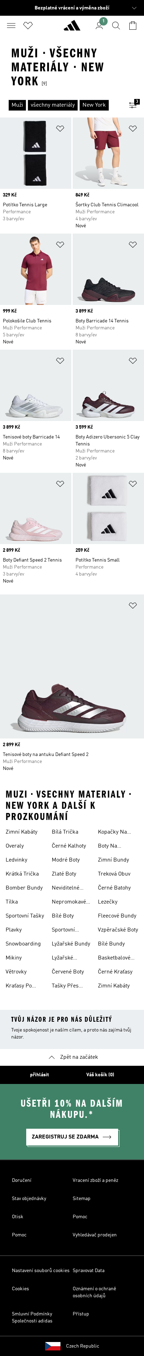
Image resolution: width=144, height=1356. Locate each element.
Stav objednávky (29, 1198)
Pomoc (80, 1216)
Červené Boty (68, 972)
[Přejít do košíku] (132, 25)
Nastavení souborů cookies (41, 1270)
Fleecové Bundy (117, 916)
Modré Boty (66, 860)
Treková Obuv (114, 874)
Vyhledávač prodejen (95, 1235)
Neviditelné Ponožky (65, 888)
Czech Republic (82, 1346)
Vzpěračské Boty (118, 930)
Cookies (20, 1288)
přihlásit (39, 1074)
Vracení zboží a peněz (95, 1180)
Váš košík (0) (100, 1074)
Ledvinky (16, 860)
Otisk (17, 1216)
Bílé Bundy (111, 944)
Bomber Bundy (24, 888)
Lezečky (107, 902)
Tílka (12, 902)
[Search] (116, 25)
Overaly (15, 846)
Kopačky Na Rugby (112, 832)
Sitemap (82, 1198)
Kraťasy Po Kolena (19, 986)
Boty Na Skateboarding (116, 846)
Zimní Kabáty (21, 832)
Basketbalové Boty (114, 958)
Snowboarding (23, 944)
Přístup (81, 1314)
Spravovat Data (89, 1270)
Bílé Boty (63, 916)
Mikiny (14, 958)
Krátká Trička (22, 874)
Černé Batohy (114, 888)
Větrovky (16, 972)
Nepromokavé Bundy (69, 902)
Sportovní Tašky (25, 916)
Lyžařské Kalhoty (62, 958)
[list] (61, 105)
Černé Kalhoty (69, 846)
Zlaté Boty (64, 874)
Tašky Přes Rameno (65, 986)
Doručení (21, 1180)
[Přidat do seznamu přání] (60, 130)
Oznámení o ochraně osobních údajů (94, 1292)
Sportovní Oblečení (63, 930)
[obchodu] (72, 28)
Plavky (14, 930)
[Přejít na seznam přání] (28, 25)
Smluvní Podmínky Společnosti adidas (32, 1317)
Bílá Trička (65, 832)
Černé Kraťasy (115, 972)
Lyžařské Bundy (71, 944)
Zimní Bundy (113, 860)
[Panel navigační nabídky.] (11, 25)
